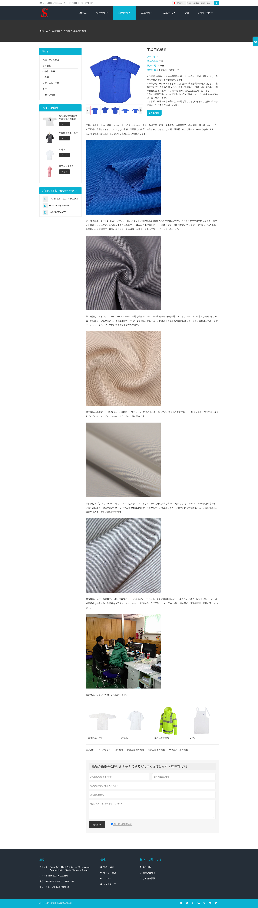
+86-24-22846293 (57, 212)
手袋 (45, 89)
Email (154, 112)
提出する (97, 824)
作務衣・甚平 (49, 71)
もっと (64, 124)
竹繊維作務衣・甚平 (68, 133)
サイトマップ (109, 884)
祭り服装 (47, 65)
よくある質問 (149, 878)
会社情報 (101, 13)
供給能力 (151, 70)
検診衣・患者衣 (66, 166)
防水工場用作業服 (156, 750)
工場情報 (145, 13)
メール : (43, 876)
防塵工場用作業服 (135, 750)
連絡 (42, 859)
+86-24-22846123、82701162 (80, 3)
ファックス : (45, 887)
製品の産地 (153, 61)
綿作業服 (119, 750)
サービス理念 (109, 873)
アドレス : (44, 867)
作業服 (67, 31)
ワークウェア (104, 750)
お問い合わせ (205, 13)
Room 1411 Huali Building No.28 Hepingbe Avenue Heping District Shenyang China (70, 868)
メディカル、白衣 (51, 83)
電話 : (42, 881)
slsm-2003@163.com (52, 3)
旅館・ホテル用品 (51, 60)
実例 (186, 13)
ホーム (83, 13)
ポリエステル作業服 (178, 750)
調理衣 (62, 149)
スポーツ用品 (49, 95)
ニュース (168, 13)
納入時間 (151, 65)
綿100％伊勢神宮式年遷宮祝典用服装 (68, 117)
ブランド (151, 56)
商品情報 (123, 13)
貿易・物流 (108, 867)
